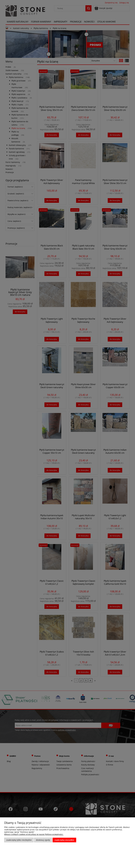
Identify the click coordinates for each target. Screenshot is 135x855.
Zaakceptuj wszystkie (64, 840)
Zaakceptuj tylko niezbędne (19, 840)
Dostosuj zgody (43, 840)
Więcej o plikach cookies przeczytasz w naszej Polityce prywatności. (33, 834)
